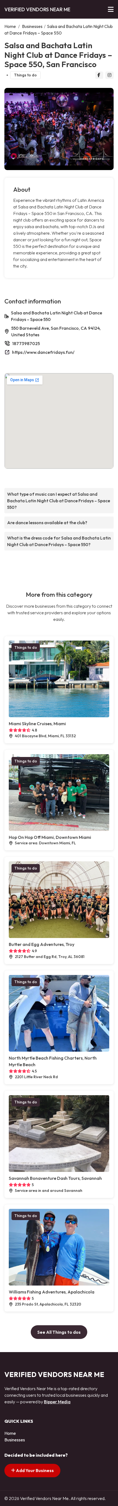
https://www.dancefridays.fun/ (43, 352)
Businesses (32, 26)
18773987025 (26, 343)
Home (10, 26)
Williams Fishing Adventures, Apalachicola (51, 1292)
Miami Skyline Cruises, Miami (37, 723)
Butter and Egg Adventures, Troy (41, 944)
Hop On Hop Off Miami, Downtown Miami (50, 837)
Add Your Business (34, 1470)
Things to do (25, 75)
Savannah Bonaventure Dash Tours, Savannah (55, 1178)
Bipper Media (57, 1401)
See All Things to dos (59, 1332)
